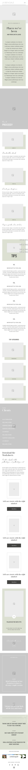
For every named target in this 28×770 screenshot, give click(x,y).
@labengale (14, 757)
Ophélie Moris (17, 762)
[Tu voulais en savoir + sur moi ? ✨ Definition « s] (4, 756)
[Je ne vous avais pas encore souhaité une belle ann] (24, 756)
